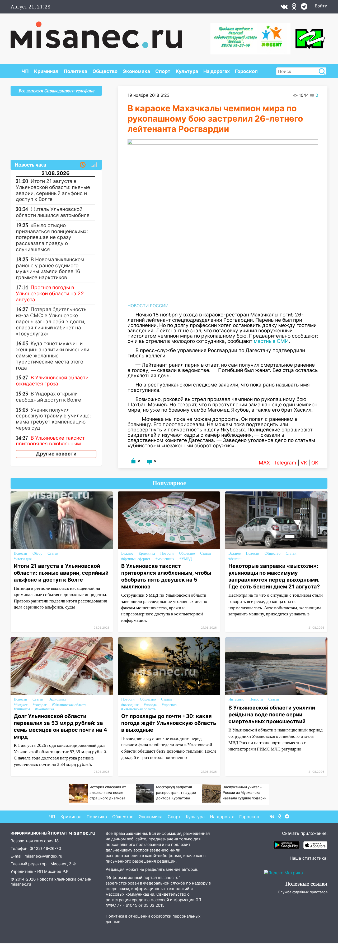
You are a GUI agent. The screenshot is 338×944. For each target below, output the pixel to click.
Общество (105, 71)
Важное (127, 553)
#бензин (235, 559)
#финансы (22, 709)
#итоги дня (22, 559)
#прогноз (169, 705)
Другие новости (56, 454)
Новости (20, 553)
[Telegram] (304, 7)
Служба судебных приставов (302, 892)
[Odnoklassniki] (294, 7)
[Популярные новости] (94, 165)
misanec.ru (21, 884)
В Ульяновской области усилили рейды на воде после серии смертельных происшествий (271, 714)
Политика (75, 71)
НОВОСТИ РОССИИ (148, 305)
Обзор (37, 553)
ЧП (25, 71)
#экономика (44, 709)
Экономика (136, 71)
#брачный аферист (135, 559)
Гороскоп (246, 71)
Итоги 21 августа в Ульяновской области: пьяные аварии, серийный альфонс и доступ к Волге (61, 573)
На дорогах (216, 71)
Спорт (162, 71)
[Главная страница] (96, 32)
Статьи (53, 553)
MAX (264, 463)
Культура (187, 71)
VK (304, 463)
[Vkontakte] (284, 7)
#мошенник (165, 559)
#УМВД (186, 559)
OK (314, 463)
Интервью (236, 699)
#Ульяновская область (69, 705)
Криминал (46, 71)
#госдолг (40, 705)
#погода (150, 705)
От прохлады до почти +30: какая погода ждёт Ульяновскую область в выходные (168, 723)
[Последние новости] (83, 165)
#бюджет (20, 705)
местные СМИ (271, 341)
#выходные (130, 705)
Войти (321, 5)
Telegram (285, 463)
